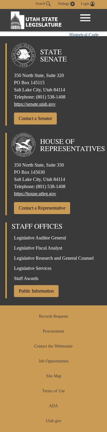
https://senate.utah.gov (35, 104)
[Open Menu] (85, 17)
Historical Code (84, 34)
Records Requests (53, 316)
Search (41, 3)
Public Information (36, 290)
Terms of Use (53, 391)
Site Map (53, 376)
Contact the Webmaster (53, 346)
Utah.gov (53, 421)
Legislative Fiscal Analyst (38, 247)
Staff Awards (26, 278)
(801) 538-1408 (50, 96)
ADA (53, 406)
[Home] (36, 20)
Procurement (53, 331)
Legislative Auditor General (40, 237)
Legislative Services (32, 268)
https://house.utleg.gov (35, 193)
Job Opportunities (53, 361)
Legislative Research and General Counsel (54, 258)
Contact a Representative (42, 207)
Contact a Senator (35, 118)
